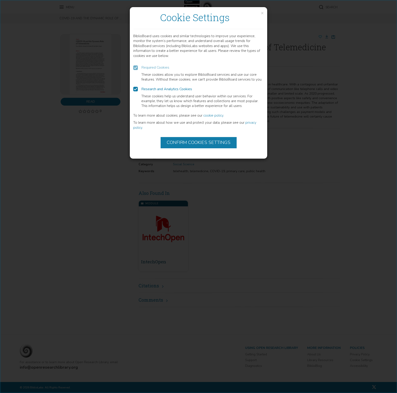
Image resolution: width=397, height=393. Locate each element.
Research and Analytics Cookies (166, 89)
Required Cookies (155, 67)
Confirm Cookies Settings (198, 142)
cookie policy (213, 115)
